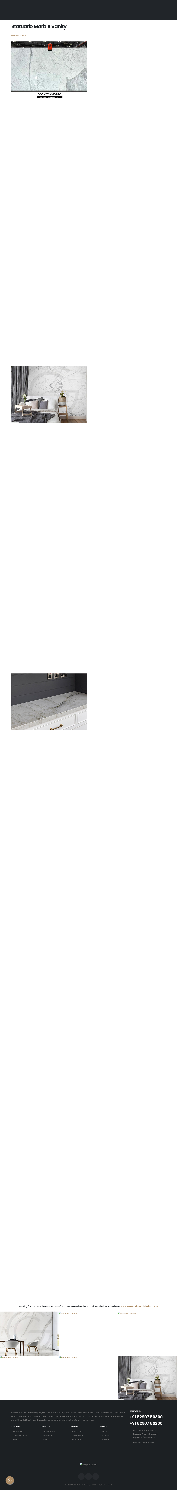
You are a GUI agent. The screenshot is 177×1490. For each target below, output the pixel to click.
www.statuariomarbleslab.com (139, 1306)
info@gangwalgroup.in (143, 1442)
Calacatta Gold (20, 1435)
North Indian (77, 1431)
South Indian (77, 1435)
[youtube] (95, 1476)
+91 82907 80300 (146, 1417)
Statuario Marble (18, 36)
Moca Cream (49, 1431)
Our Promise (44, 12)
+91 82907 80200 (146, 1423)
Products (61, 12)
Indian (104, 1431)
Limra (45, 1439)
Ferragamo (48, 1435)
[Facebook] (81, 1476)
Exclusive (116, 12)
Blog (129, 12)
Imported (76, 1439)
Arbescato (18, 1431)
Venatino (17, 1439)
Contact (141, 12)
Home (30, 12)
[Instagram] (88, 1476)
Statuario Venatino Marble (28, 210)
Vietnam (105, 1439)
